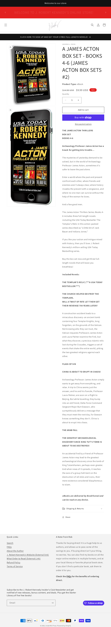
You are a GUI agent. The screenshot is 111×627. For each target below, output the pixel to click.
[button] (6, 25)
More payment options (83, 124)
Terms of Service (15, 566)
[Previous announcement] (5, 12)
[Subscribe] (52, 603)
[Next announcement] (106, 12)
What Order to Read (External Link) (23, 558)
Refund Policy (13, 562)
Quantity (65, 94)
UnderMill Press (51, 626)
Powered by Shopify (64, 626)
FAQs (9, 546)
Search (10, 543)
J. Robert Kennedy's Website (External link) (28, 554)
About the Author (15, 550)
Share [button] (67, 517)
